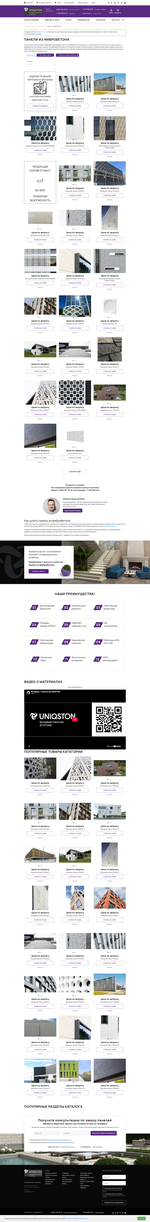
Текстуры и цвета (45, 55)
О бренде (29, 3)
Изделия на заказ (52, 20)
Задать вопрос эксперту (73, 511)
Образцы (83, 1188)
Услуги (68, 20)
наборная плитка (41, 32)
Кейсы (93, 3)
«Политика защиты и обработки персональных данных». (60, 1142)
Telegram (103, 9)
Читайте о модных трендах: (67, 55)
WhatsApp (97, 9)
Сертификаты (84, 1186)
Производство (83, 20)
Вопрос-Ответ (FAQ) (87, 1181)
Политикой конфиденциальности (76, 1218)
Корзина (118, 13)
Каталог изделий (31, 20)
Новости (83, 1179)
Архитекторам (83, 3)
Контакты (116, 20)
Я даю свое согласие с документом (50, 1140)
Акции (59, 3)
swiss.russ (30, 55)
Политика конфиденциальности (29, 1190)
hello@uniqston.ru (87, 13)
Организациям (70, 3)
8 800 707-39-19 (62, 9)
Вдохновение (84, 1175)
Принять (141, 1218)
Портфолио (100, 20)
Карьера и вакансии (87, 1177)
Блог (81, 1184)
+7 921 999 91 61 (62, 13)
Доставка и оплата (45, 3)
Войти (111, 13)
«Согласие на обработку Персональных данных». (59, 1140)
